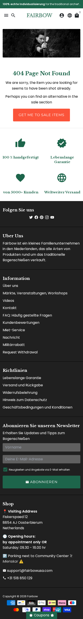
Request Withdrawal (20, 352)
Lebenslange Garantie (22, 377)
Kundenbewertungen (21, 322)
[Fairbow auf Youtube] (52, 217)
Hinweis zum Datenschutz (25, 399)
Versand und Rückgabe (23, 385)
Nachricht (11, 337)
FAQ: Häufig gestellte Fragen (27, 315)
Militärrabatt (14, 344)
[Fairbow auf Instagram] (47, 217)
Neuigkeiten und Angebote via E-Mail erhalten (39, 469)
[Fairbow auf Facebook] (36, 217)
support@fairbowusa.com (27, 570)
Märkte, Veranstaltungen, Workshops (35, 293)
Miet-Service (14, 330)
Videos (8, 300)
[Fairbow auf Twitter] (31, 217)
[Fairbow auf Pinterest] (41, 217)
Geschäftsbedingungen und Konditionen (37, 407)
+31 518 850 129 (17, 578)
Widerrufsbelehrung (20, 392)
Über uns (10, 285)
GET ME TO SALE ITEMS (41, 115)
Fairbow (32, 596)
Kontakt (10, 307)
